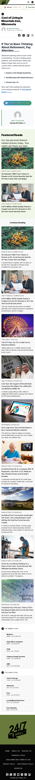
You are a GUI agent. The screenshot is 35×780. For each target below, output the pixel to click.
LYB (8, 702)
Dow (8, 693)
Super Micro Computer (15, 642)
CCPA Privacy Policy (25, 764)
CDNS (8, 658)
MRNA (8, 636)
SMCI (8, 643)
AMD (8, 664)
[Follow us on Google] (32, 35)
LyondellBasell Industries (15, 700)
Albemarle (10, 686)
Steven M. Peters (14, 28)
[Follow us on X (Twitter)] (11, 774)
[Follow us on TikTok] (25, 774)
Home (7, 751)
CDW (8, 649)
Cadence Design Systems (16, 656)
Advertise (18, 768)
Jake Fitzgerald (6, 204)
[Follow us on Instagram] (22, 774)
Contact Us (26, 751)
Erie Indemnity (12, 708)
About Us (16, 751)
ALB (8, 687)
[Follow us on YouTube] (18, 774)
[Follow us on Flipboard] (28, 35)
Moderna (10, 634)
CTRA (8, 680)
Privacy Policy (9, 764)
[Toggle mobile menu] (32, 2)
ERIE (8, 710)
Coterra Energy (12, 678)
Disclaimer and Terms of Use (18, 760)
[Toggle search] (28, 2)
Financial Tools (18, 755)
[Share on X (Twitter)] (24, 35)
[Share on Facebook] (19, 35)
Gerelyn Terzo (5, 171)
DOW (8, 695)
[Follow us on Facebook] (7, 774)
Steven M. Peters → (17, 123)
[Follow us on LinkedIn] (14, 774)
